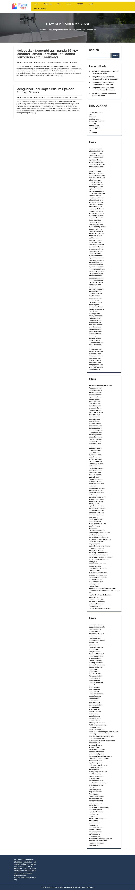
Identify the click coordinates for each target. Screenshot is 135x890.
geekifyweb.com (95, 171)
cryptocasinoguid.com (97, 729)
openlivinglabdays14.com (98, 738)
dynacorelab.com (95, 410)
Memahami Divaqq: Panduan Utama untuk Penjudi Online (105, 72)
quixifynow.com (94, 296)
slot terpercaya (95, 119)
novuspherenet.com (96, 342)
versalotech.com (95, 470)
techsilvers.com (95, 789)
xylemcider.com (95, 830)
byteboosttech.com (96, 654)
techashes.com (95, 629)
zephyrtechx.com (95, 446)
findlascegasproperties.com (99, 533)
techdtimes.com (95, 636)
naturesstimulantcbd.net (98, 841)
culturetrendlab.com (96, 510)
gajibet (23, 875)
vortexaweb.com (95, 428)
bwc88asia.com (95, 774)
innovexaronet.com (96, 202)
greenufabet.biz (95, 685)
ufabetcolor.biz (94, 687)
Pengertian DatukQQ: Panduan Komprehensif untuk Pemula (103, 83)
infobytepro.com (95, 180)
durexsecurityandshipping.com (100, 756)
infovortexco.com (95, 236)
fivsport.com (93, 794)
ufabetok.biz (93, 714)
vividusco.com (94, 417)
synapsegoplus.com (96, 273)
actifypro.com (94, 452)
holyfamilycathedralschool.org (100, 595)
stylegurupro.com (95, 481)
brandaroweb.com (96, 367)
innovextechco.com (96, 213)
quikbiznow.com (95, 360)
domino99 (92, 117)
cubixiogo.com (94, 340)
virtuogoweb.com (95, 658)
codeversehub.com (96, 265)
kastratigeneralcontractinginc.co (101, 734)
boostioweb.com (95, 390)
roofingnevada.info (96, 579)
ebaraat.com (94, 649)
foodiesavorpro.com (96, 492)
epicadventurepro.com (97, 497)
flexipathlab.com (95, 334)
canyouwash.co (95, 631)
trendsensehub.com (96, 513)
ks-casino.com (94, 778)
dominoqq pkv (94, 128)
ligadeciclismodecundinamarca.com (102, 588)
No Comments (39, 62)
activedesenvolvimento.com (99, 546)
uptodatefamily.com (96, 812)
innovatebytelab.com (97, 178)
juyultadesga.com (95, 763)
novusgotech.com (95, 316)
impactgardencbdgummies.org (100, 838)
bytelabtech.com (95, 160)
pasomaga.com (95, 836)
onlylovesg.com (95, 544)
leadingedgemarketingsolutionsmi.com (103, 732)
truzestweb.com (95, 354)
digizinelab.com (95, 238)
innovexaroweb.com (96, 249)
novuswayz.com (95, 450)
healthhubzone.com (96, 647)
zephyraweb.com (95, 426)
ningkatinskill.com (95, 792)
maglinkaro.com (95, 253)
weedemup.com (95, 566)
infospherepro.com (96, 490)
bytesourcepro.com (96, 258)
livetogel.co (93, 528)
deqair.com (93, 787)
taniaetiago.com (95, 832)
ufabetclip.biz (94, 671)
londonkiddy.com (95, 597)
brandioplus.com (95, 327)
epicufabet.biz (94, 709)
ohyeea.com (93, 821)
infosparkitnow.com (96, 167)
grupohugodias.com (96, 785)
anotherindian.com (96, 827)
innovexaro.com (95, 287)
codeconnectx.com (96, 198)
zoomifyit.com (94, 369)
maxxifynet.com (95, 406)
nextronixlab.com (95, 302)
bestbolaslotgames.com (98, 555)
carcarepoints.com (96, 781)
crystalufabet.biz (95, 712)
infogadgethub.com (96, 151)
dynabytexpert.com (96, 309)
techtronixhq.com (95, 149)
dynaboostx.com (95, 455)
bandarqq (92, 123)
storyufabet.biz (94, 707)
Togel (91, 4)
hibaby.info (93, 562)
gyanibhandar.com (96, 667)
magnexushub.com (96, 656)
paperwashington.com (97, 564)
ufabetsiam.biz (94, 678)
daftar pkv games (95, 112)
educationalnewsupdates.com (100, 386)
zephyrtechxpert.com (97, 233)
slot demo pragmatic (97, 121)
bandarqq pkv (94, 126)
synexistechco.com (96, 412)
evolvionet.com (94, 399)
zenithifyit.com (94, 421)
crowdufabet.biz (95, 718)
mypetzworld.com (95, 767)
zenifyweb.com (94, 526)
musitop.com (94, 814)
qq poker (18, 866)
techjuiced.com (95, 651)
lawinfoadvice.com (96, 798)
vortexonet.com (95, 403)
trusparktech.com (95, 437)
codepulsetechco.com (97, 193)
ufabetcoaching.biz (96, 599)
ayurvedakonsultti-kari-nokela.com (102, 741)
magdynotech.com (96, 280)
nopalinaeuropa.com (96, 843)
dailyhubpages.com (96, 548)
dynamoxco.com (95, 320)
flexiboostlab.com (95, 461)
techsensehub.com (96, 158)
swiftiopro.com (94, 466)
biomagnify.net (94, 845)
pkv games (18, 862)
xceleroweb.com (95, 363)
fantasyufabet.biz (95, 676)
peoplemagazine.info (97, 627)
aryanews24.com (95, 745)
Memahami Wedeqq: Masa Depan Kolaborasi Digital (104, 94)
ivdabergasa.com (95, 761)
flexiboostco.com (95, 388)
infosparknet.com (95, 291)
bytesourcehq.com (96, 189)
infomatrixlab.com (95, 262)
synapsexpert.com (96, 356)
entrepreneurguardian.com (99, 559)
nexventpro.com (95, 444)
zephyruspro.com (95, 298)
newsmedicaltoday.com (98, 577)
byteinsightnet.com (96, 191)
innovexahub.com (95, 408)
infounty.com (94, 769)
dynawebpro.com (95, 329)
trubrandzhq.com (95, 439)
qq (15, 860)
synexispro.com (94, 584)
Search (94, 50)
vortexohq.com (94, 495)
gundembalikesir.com (97, 640)
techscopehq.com (96, 282)
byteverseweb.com (96, 267)
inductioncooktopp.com (98, 575)
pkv (90, 114)
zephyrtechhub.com (96, 351)
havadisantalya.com (96, 634)
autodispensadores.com (98, 573)
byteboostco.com (95, 222)
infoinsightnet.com (96, 187)
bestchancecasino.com (98, 568)
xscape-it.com (94, 747)
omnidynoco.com (95, 349)
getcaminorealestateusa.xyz (99, 608)
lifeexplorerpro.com (96, 501)
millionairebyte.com (96, 604)
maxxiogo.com (94, 314)
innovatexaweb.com (96, 162)
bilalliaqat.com (94, 570)
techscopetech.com (96, 244)
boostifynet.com (95, 441)
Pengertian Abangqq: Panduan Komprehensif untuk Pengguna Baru (105, 78)
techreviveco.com (95, 251)
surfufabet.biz (94, 698)
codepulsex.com (95, 242)
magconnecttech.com (97, 524)
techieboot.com (95, 638)
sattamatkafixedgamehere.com (101, 557)
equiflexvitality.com (96, 541)
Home (36, 4)
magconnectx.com (96, 582)
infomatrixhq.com (95, 207)
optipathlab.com (95, 395)
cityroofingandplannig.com (99, 758)
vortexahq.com (94, 419)
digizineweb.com (95, 196)
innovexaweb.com (95, 325)
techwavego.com (95, 240)
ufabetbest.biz (94, 700)
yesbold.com (94, 645)
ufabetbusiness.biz (96, 683)
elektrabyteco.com (96, 224)
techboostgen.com (96, 155)
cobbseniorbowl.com (96, 752)
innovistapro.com (95, 459)
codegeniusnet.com (96, 184)
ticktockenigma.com (96, 515)
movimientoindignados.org (99, 807)
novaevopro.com (95, 435)
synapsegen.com (95, 331)
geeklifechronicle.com (97, 488)
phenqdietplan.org (96, 801)
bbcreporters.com (95, 727)
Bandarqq (47, 4)
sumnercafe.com (95, 803)
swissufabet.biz (94, 680)
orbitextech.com (95, 521)
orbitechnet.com (95, 345)
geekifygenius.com (96, 519)
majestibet (27, 873)
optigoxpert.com (95, 448)
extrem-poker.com (96, 776)
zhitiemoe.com (94, 823)
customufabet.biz (95, 705)
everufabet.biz (94, 716)
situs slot (21, 860)
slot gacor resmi (30, 868)
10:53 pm (73, 62)
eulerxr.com (93, 517)
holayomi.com (94, 586)
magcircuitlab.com (96, 218)
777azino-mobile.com (97, 749)
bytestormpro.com (96, 506)
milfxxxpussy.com (95, 809)
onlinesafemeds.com (97, 665)
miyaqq (17, 875)
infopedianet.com (95, 276)
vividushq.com (94, 336)
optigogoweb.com (96, 365)
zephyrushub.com (95, 392)
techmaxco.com (95, 473)
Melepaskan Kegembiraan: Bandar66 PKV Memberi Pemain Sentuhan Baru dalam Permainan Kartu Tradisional (47, 53)
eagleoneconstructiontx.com (100, 539)
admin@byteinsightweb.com (57, 62)
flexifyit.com (93, 311)
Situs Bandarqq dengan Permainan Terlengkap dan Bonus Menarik (66, 29)
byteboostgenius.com (97, 271)
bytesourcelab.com (96, 289)
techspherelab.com (96, 260)
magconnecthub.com (97, 269)
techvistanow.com (96, 204)
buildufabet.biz (94, 720)
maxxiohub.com (95, 424)
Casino (68, 4)
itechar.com (93, 643)
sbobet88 (29, 860)
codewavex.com (95, 220)
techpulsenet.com (96, 231)
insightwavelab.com (96, 499)
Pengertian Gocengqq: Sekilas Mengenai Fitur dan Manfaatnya (103, 89)
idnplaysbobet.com (96, 550)
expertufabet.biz (95, 674)
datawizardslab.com (96, 484)
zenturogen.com (95, 322)
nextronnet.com (95, 318)
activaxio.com (94, 477)
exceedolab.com (95, 475)
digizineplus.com (95, 285)
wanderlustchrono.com (97, 508)
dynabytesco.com (95, 479)
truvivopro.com (94, 415)
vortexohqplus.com (96, 464)
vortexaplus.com (95, 338)
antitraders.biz (94, 743)
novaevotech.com (96, 211)
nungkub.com (94, 825)
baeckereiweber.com (97, 625)
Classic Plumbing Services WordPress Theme (59, 887)
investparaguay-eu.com (98, 772)
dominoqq (93, 132)
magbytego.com (95, 182)
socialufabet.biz (95, 696)
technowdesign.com (96, 754)
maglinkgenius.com (96, 216)
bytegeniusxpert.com (97, 176)
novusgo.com (94, 504)
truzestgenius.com (96, 229)
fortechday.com (95, 606)
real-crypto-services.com (98, 765)
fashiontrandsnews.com (98, 725)
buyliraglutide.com (96, 663)
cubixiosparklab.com (96, 209)
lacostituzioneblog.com (97, 818)
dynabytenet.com (95, 256)
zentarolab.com (95, 358)
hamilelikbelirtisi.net (96, 468)
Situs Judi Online (40, 9)
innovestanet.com (96, 307)
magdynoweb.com (96, 247)
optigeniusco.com (95, 430)
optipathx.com (94, 300)
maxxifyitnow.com (95, 293)
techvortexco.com (96, 169)
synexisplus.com (95, 401)
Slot (58, 4)
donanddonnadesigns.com (99, 537)
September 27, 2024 (25, 62)
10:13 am (73, 97)
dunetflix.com (94, 805)
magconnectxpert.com (97, 227)
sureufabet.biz (94, 703)
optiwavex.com (94, 347)
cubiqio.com (93, 486)
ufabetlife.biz (94, 692)
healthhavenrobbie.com (98, 535)
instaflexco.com (95, 457)
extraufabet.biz (94, 689)
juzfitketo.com (94, 834)
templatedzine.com (96, 796)
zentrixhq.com (94, 305)
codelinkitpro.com (95, 153)
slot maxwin (28, 862)
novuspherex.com (95, 432)
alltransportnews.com (97, 723)
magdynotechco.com (97, 164)
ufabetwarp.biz (94, 669)
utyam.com (93, 816)
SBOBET (80, 4)
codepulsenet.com (96, 278)
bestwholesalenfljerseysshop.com (101, 736)
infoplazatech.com (96, 173)
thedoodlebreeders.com (98, 783)
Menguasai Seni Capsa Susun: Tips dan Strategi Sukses (45, 90)
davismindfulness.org (97, 602)
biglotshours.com (95, 660)
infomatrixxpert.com (96, 200)
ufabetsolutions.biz (96, 694)
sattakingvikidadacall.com (98, 553)
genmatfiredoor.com (97, 530)
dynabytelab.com (95, 397)
